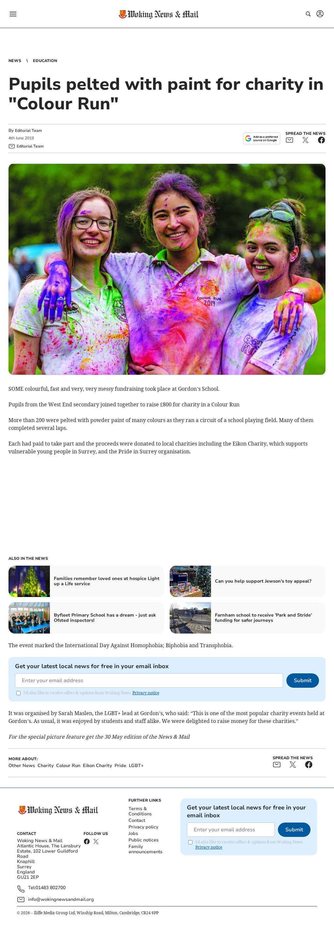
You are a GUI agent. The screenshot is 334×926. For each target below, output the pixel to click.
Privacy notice (145, 692)
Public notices (144, 840)
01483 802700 (51, 888)
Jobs (133, 833)
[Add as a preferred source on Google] (261, 138)
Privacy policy (143, 827)
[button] (13, 14)
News (14, 60)
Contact (137, 820)
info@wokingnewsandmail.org (61, 899)
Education (45, 60)
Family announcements (145, 849)
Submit (302, 680)
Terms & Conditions (140, 811)
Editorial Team (28, 130)
